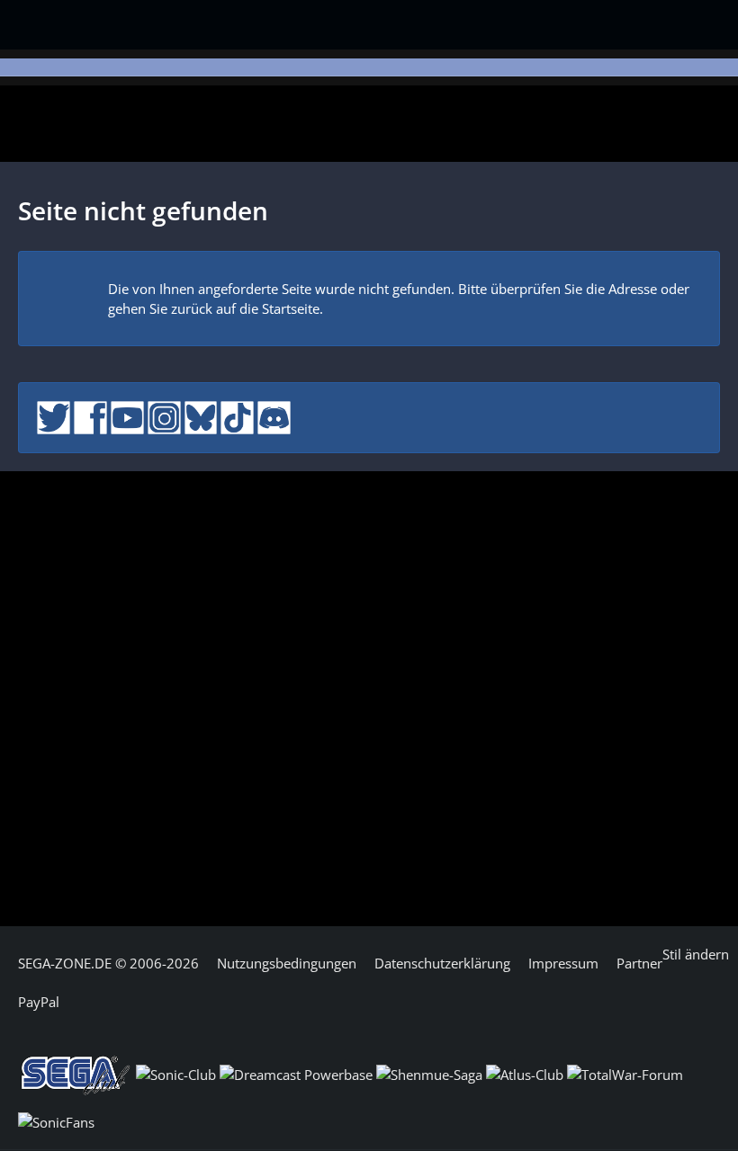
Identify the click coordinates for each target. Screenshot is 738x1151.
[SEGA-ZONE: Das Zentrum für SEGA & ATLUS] (58, 22)
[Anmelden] (691, 21)
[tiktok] (237, 416)
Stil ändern (695, 954)
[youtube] (127, 416)
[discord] (274, 416)
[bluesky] (201, 416)
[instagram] (164, 416)
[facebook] (90, 416)
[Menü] (655, 25)
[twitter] (53, 416)
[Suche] (607, 22)
